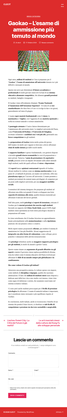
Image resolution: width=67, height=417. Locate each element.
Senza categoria (33, 16)
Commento (11, 353)
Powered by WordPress (25, 412)
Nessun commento (48, 43)
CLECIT (7, 4)
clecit (19, 43)
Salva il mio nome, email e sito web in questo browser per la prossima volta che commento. (33, 388)
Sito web (11, 379)
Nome (10, 370)
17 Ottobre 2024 (31, 43)
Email (36, 370)
